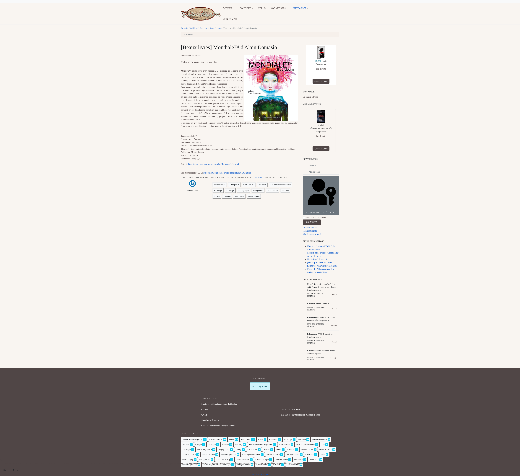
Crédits (204, 415)
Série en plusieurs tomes (305, 444)
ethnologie (230, 191)
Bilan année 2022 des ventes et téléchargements (320, 335)
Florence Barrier (307, 449)
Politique (227, 196)
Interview (185, 444)
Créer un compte (310, 227)
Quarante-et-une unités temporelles (321, 130)
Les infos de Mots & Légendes (315, 309)
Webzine (266, 449)
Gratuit (322, 454)
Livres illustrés (253, 196)
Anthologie (288, 439)
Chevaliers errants (292, 454)
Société (217, 196)
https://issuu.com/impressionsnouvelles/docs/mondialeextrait (213, 164)
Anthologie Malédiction (251, 454)
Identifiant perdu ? (310, 231)
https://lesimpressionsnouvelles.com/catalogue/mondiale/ (227, 173)
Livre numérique (215, 439)
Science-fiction (219, 185)
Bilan (323, 444)
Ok (4, 470)
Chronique (212, 444)
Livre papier (234, 185)
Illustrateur (273, 439)
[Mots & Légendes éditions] (201, 13)
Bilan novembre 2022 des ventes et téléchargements (321, 352)
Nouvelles (302, 439)
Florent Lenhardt (208, 454)
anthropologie (243, 191)
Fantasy (238, 449)
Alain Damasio (248, 185)
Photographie (258, 191)
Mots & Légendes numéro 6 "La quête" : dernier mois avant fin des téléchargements (321, 287)
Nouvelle (225, 444)
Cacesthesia (321, 64)
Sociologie (218, 191)
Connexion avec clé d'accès (321, 212)
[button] (229, 8)
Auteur (278, 449)
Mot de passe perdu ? (312, 234)
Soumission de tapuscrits (211, 420)
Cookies (204, 409)
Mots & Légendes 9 (204, 449)
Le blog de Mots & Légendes (315, 295)
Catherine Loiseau (189, 454)
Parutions (291, 449)
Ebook (231, 439)
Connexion (311, 222)
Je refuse (16, 470)
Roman (260, 439)
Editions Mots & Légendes (192, 439)
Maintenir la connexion (316, 217)
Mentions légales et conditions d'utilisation (219, 404)
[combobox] (260, 34)
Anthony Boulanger (319, 439)
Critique (198, 444)
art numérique (272, 191)
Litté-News (257, 178)
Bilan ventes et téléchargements (260, 444)
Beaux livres (239, 196)
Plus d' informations (260, 474)
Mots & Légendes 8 (228, 454)
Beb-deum (262, 185)
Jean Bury (238, 444)
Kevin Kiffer (252, 449)
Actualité (285, 191)
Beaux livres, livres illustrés (194, 178)
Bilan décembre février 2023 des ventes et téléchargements (321, 318)
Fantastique (186, 449)
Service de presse (273, 454)
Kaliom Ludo (192, 191)
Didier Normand (325, 449)
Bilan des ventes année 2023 (319, 303)
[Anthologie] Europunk (317, 259)
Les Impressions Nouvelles (280, 185)
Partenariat (309, 454)
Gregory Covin (223, 449)
